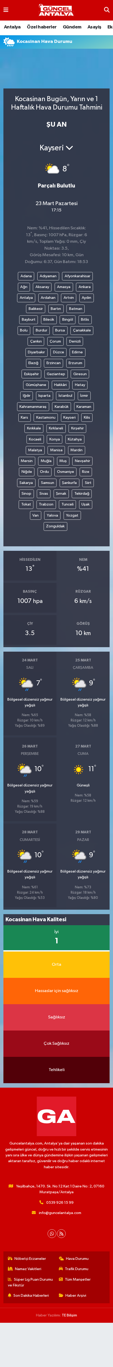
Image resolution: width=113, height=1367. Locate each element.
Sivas (43, 494)
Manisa (56, 450)
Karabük (62, 407)
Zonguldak (55, 526)
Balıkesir (36, 309)
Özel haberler (41, 27)
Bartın (56, 309)
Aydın (86, 298)
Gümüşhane (36, 385)
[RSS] (61, 1233)
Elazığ (33, 363)
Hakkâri (60, 385)
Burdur (41, 330)
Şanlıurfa (69, 483)
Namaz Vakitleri (28, 1269)
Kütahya (75, 439)
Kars (24, 417)
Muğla (46, 461)
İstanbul (65, 396)
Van (35, 515)
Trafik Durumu (76, 1269)
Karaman (83, 407)
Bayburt (28, 319)
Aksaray (42, 287)
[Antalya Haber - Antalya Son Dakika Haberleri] (56, 10)
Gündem (72, 27)
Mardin (76, 450)
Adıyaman (48, 276)
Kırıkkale (34, 428)
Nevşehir (82, 461)
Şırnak (61, 494)
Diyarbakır (36, 352)
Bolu (24, 330)
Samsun (47, 483)
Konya (54, 439)
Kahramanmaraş (33, 407)
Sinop (26, 494)
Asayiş (94, 27)
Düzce (58, 352)
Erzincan (54, 363)
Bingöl (67, 319)
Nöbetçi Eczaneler (30, 1259)
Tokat (26, 504)
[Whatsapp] (52, 1233)
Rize (85, 472)
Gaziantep (56, 374)
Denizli (75, 341)
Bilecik (48, 319)
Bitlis (85, 319)
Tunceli (67, 504)
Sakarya (26, 483)
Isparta (44, 396)
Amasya (63, 287)
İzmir (84, 396)
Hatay (80, 385)
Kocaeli (35, 439)
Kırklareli (56, 428)
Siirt (88, 483)
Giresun (80, 374)
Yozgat (72, 515)
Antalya (12, 27)
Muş (63, 461)
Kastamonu (45, 417)
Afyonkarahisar (77, 276)
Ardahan (48, 298)
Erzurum (75, 363)
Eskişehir (31, 374)
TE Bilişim (69, 1315)
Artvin (69, 298)
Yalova (52, 515)
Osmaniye (65, 472)
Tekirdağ (81, 494)
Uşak (85, 504)
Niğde (27, 472)
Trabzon (46, 504)
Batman (75, 309)
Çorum (55, 341)
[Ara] (107, 10)
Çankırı (36, 341)
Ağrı (23, 287)
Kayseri (69, 417)
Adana (26, 276)
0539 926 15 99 (60, 1203)
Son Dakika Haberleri (31, 1295)
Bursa (60, 330)
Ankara (85, 287)
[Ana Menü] (5, 10)
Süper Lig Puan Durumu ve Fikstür (30, 1282)
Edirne (77, 352)
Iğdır (26, 396)
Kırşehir (77, 428)
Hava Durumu (77, 1259)
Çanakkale (82, 330)
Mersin (27, 461)
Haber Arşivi (75, 1295)
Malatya (35, 450)
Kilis (87, 417)
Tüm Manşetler (78, 1279)
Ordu (44, 472)
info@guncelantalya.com (60, 1213)
